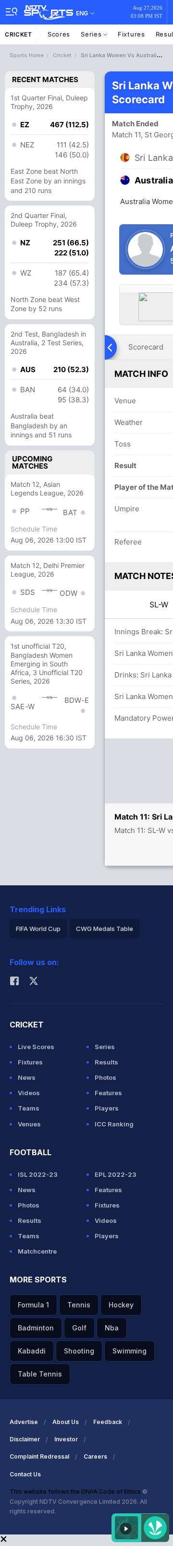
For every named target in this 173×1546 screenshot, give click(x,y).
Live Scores (36, 1047)
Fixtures (131, 34)
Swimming (129, 1351)
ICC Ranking (114, 1124)
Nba (112, 1328)
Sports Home (27, 55)
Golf (79, 1328)
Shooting (79, 1351)
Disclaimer (25, 1439)
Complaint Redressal (39, 1456)
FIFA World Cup (38, 928)
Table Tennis (40, 1374)
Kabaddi (32, 1351)
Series (92, 34)
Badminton (36, 1328)
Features (108, 1093)
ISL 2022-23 (38, 1174)
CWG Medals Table (104, 928)
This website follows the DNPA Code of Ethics (76, 1491)
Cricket (18, 34)
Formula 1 (33, 1305)
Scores (59, 34)
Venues (29, 1124)
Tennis (78, 1305)
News (27, 1077)
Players (107, 1108)
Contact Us (25, 1474)
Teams (28, 1108)
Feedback (107, 1421)
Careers (95, 1456)
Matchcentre (37, 1251)
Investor (66, 1439)
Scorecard (145, 346)
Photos (105, 1077)
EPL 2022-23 (115, 1174)
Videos (29, 1093)
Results (106, 1062)
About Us (65, 1421)
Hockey (121, 1305)
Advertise (24, 1421)
